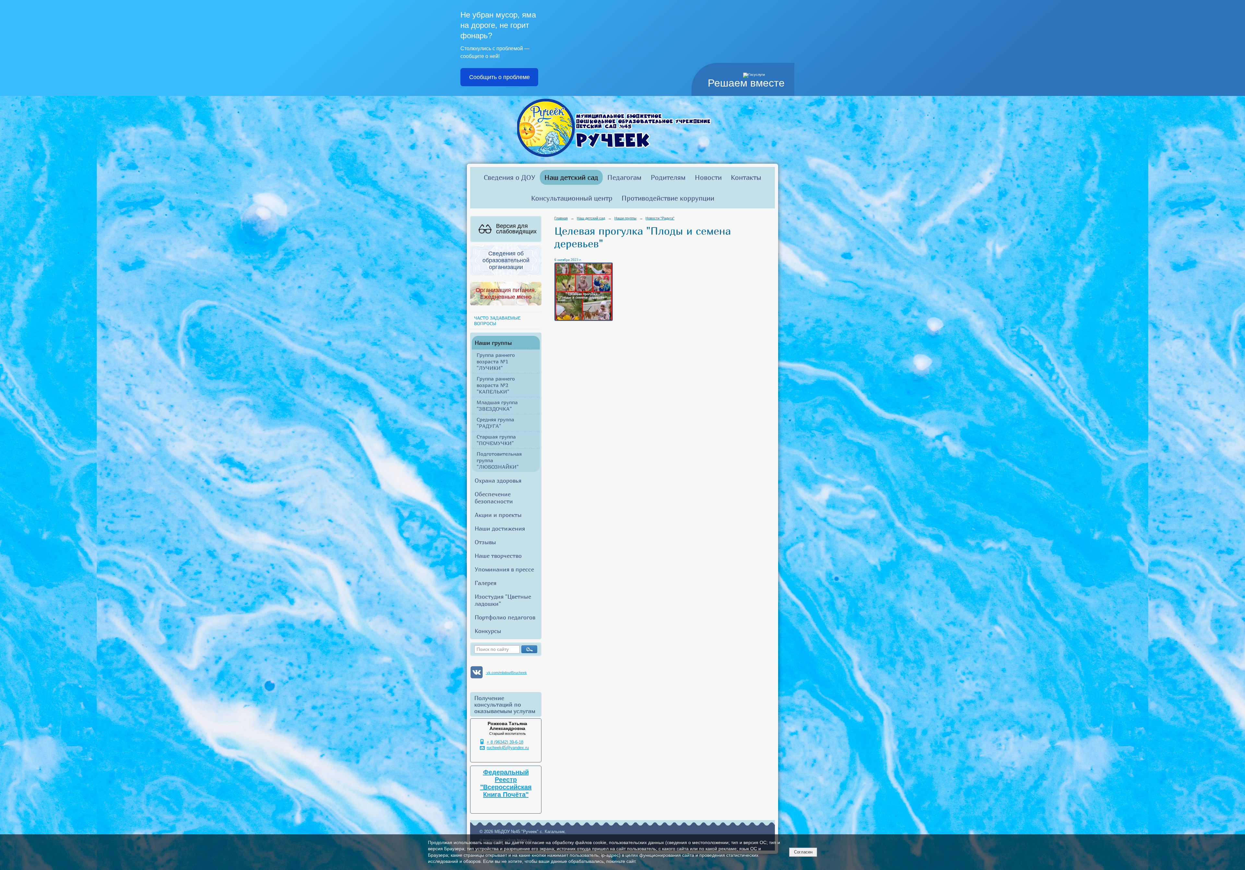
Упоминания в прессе (504, 569)
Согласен (803, 852)
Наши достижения (500, 528)
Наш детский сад (571, 177)
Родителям (668, 177)
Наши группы (493, 342)
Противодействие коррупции (668, 198)
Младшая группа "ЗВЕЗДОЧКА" (497, 405)
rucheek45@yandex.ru (508, 748)
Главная (561, 218)
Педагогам (624, 177)
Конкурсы (488, 630)
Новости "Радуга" (660, 218)
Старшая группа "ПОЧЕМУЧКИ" (496, 439)
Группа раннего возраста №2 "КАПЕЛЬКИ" (496, 385)
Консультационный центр (571, 198)
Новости (708, 177)
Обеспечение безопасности (494, 497)
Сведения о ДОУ (509, 177)
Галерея (485, 582)
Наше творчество (498, 555)
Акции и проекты (498, 514)
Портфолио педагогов (505, 617)
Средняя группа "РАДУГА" (495, 422)
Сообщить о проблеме (499, 77)
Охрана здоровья (498, 480)
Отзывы (485, 542)
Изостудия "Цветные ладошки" (503, 600)
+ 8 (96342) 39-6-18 (505, 742)
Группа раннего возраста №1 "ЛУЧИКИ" (496, 361)
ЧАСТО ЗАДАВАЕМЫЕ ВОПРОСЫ (497, 320)
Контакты (746, 177)
